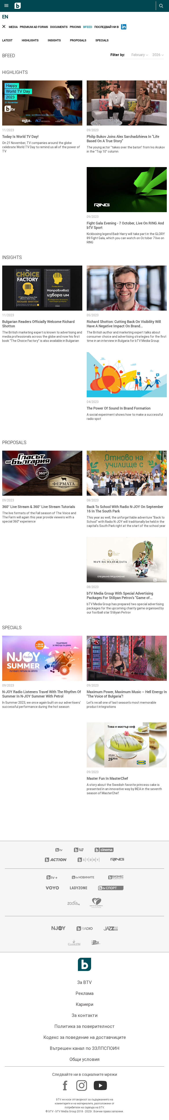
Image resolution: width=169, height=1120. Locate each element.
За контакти (84, 1015)
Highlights (30, 40)
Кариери (84, 1004)
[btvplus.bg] (52, 877)
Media (13, 27)
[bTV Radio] (84, 928)
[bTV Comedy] (78, 850)
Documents (59, 27)
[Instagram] (82, 1083)
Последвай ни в (106, 27)
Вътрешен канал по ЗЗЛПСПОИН (84, 1048)
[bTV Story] (88, 860)
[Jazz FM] (110, 929)
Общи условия (84, 1059)
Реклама (84, 993)
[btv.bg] (59, 850)
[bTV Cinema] (104, 850)
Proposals (78, 40)
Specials (102, 40)
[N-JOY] (58, 928)
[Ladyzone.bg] (78, 887)
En (5, 17)
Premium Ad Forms (34, 27)
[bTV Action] (55, 860)
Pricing (75, 27)
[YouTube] (101, 1083)
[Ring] (117, 859)
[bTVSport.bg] (111, 888)
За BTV (84, 982)
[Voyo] (52, 888)
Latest (7, 40)
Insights (54, 40)
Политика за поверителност (84, 1026)
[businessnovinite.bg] (116, 877)
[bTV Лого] (84, 964)
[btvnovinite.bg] (83, 877)
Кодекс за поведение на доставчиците (84, 1037)
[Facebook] (66, 1083)
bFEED (87, 27)
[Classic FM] (74, 942)
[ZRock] (96, 942)
